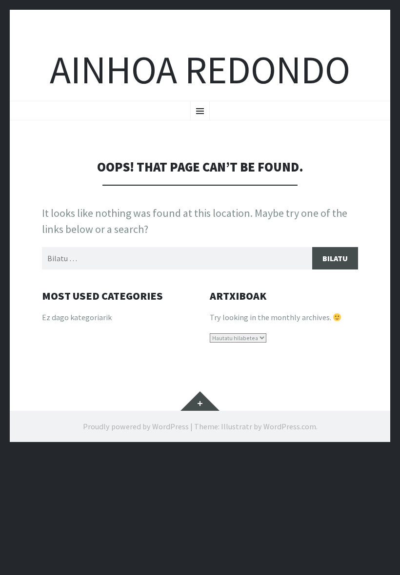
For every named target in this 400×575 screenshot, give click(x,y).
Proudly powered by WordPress (136, 426)
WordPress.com (289, 426)
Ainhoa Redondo (200, 70)
